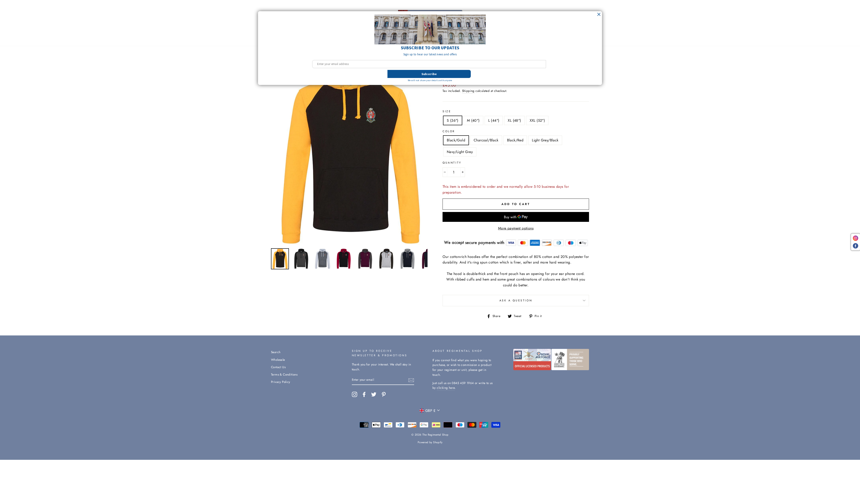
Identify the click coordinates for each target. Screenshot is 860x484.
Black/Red (515, 140)
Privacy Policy (280, 382)
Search (275, 352)
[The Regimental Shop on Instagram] (354, 394)
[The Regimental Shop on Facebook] (364, 394)
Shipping (468, 91)
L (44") (493, 120)
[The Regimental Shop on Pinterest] (383, 394)
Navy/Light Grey (460, 151)
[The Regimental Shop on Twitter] (373, 394)
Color (449, 131)
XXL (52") (537, 120)
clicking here (446, 387)
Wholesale (278, 359)
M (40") (473, 120)
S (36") (452, 120)
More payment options (515, 228)
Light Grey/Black (545, 140)
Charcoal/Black (486, 140)
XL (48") (514, 120)
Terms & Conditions (284, 374)
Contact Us (278, 367)
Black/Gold (456, 140)
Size (447, 111)
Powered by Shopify (430, 442)
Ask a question (515, 300)
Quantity (452, 163)
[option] (349, 151)
